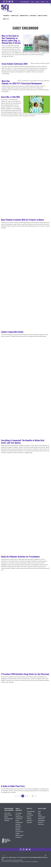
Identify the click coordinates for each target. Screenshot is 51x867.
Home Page (41, 824)
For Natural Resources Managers (18, 827)
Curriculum (14, 15)
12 (32, 796)
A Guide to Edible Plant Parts (13, 786)
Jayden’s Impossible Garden (12, 331)
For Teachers (19, 813)
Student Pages (41, 817)
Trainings (6, 15)
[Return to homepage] (7, 8)
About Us (6, 19)
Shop (32, 1)
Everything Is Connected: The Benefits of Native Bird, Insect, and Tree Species (22, 441)
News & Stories (42, 15)
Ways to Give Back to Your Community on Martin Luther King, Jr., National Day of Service (11, 39)
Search (47, 855)
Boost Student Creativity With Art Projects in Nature (22, 219)
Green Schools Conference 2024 (15, 63)
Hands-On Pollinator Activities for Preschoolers (20, 556)
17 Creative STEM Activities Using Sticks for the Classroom (25, 674)
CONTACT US (5, 857)
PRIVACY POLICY (12, 857)
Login (37, 1)
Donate (42, 1)
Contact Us (40, 822)
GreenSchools (24, 15)
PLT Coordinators (25, 1)
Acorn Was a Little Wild (10, 96)
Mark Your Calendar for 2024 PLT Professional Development (22, 82)
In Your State (7, 813)
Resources (33, 15)
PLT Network (30, 815)
